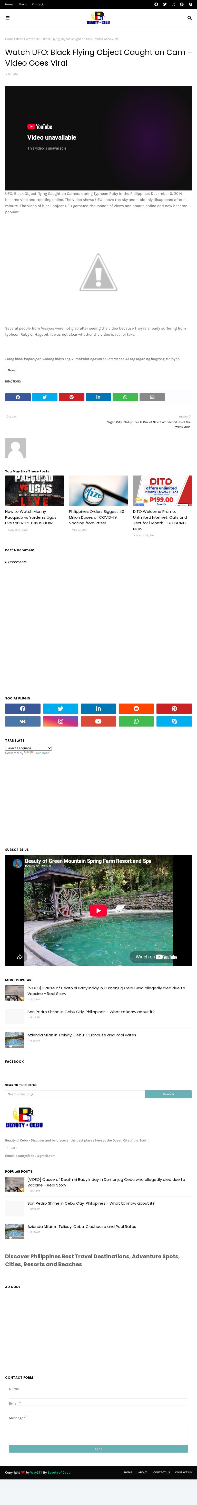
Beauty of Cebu (59, 1472)
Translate (41, 753)
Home (9, 4)
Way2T (35, 1472)
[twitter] (165, 4)
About (22, 4)
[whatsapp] (136, 721)
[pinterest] (182, 4)
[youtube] (98, 721)
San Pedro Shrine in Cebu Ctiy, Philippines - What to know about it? (91, 1011)
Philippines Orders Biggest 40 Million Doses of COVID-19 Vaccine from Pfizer (96, 517)
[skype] (190, 4)
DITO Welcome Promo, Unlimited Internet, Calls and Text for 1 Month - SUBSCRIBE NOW (160, 520)
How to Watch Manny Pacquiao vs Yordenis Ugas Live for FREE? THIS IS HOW (30, 517)
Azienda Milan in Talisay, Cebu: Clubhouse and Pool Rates (81, 1035)
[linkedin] (98, 709)
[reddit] (136, 709)
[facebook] (156, 4)
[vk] (23, 721)
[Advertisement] (98, 800)
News (19, 39)
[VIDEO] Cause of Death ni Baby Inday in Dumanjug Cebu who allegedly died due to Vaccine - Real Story (106, 991)
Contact (37, 4)
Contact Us (161, 1472)
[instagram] (173, 4)
